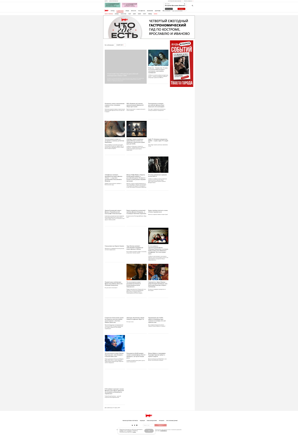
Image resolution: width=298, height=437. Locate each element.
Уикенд (150, 13)
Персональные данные (171, 420)
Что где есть (141, 10)
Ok (149, 430)
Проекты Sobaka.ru (188, 1)
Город (112, 10)
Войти (106, 1)
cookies (134, 432)
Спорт (144, 13)
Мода (127, 10)
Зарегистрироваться (113, 1)
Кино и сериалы (109, 13)
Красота (133, 10)
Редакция (142, 420)
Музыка (117, 13)
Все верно (181, 8)
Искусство (123, 13)
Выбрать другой (168, 8)
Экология (150, 10)
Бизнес (155, 13)
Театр (129, 13)
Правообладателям (152, 420)
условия (121, 430)
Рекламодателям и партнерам (130, 420)
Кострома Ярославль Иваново (174, 1)
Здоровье (157, 10)
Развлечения (119, 10)
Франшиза (161, 420)
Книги (139, 13)
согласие (129, 430)
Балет (134, 13)
